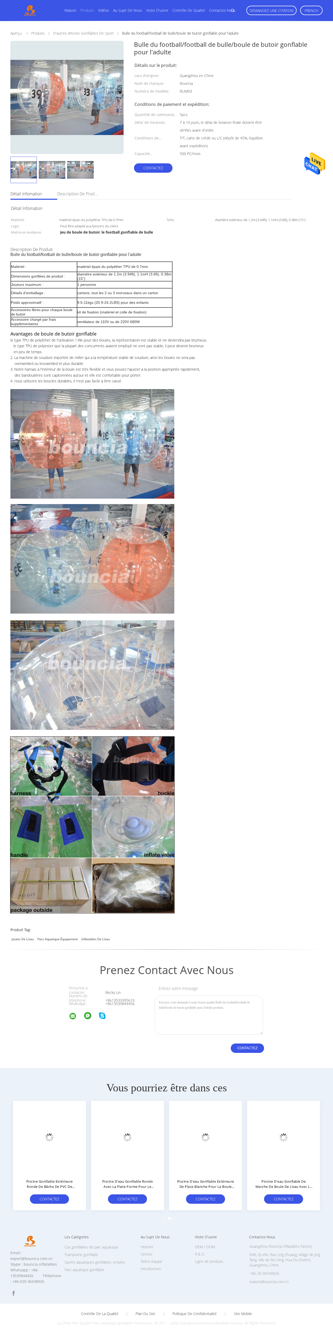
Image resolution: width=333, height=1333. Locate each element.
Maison (70, 10)
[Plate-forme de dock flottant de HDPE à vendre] (49, 1137)
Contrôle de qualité (188, 10)
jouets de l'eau (23, 939)
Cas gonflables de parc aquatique (91, 1247)
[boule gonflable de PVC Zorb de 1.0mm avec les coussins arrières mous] (283, 1137)
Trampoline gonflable (81, 1254)
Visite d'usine (157, 10)
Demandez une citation (271, 10)
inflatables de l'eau (95, 939)
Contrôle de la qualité (99, 1314)
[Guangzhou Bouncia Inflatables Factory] (76, 1016)
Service (146, 1254)
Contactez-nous (222, 10)
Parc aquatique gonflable (84, 1269)
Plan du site (145, 1314)
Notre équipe (151, 1261)
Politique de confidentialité (194, 1314)
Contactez (153, 167)
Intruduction (151, 1268)
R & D (199, 1254)
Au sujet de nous (127, 10)
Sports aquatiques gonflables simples (95, 1262)
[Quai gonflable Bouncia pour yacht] (127, 1137)
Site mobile (243, 1314)
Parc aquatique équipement (57, 939)
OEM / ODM (205, 1246)
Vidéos (103, 10)
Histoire (147, 1246)
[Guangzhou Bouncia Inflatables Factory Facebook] (13, 1293)
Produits (87, 10)
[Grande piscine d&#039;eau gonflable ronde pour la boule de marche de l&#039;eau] (205, 1137)
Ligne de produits (209, 1261)
